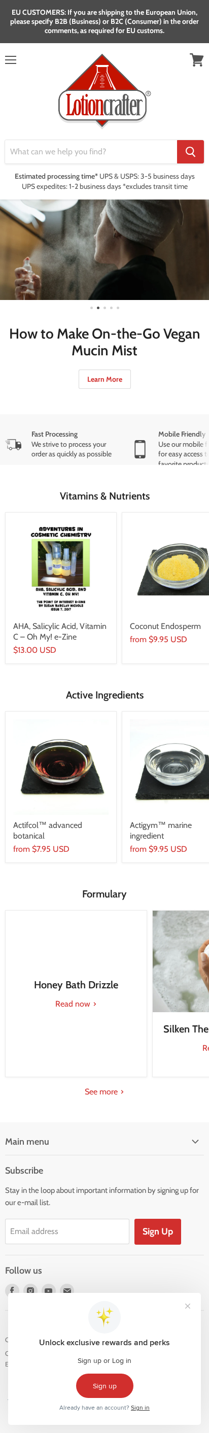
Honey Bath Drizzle (76, 985)
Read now (73, 1004)
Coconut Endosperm (165, 626)
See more (102, 1091)
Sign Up (158, 1231)
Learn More (104, 379)
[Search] (190, 151)
